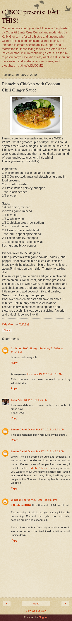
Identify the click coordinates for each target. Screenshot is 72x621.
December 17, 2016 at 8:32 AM (46, 451)
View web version (36, 610)
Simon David (19, 429)
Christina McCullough (24, 348)
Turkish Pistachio (38, 467)
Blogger (16, 499)
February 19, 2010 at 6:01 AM (44, 374)
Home (36, 603)
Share (7, 330)
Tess (14, 399)
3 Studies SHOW (21, 504)
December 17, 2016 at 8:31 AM (46, 429)
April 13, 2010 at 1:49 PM (32, 399)
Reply (14, 362)
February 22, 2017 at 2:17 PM (39, 499)
